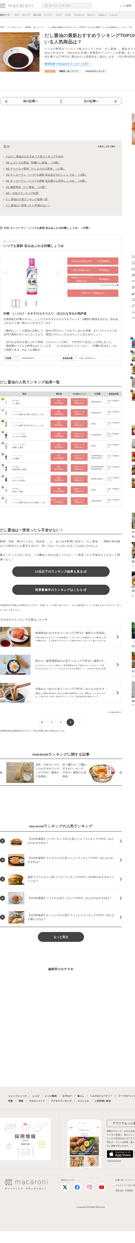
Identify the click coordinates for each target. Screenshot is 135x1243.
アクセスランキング (61, 1101)
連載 (21, 1101)
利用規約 (129, 1190)
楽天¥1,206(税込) (59, 490)
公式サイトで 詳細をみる (79, 402)
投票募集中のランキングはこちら (59, 589)
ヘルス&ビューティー (101, 1096)
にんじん (114, 15)
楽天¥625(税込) (58, 468)
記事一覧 (119, 1180)
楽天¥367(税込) (58, 424)
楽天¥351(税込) (58, 446)
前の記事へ (30, 101)
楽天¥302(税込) (58, 413)
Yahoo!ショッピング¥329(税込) (59, 501)
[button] (5, 273)
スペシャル (83, 1101)
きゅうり (91, 15)
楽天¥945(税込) (58, 479)
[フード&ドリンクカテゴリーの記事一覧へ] (49, 71)
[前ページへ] (42, 722)
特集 (10, 1101)
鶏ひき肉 (37, 15)
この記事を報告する (114, 712)
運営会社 (119, 1190)
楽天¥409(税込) (58, 435)
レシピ (35, 1096)
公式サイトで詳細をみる (93, 293)
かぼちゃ (102, 15)
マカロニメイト (37, 1101)
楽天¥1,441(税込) (59, 457)
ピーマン (48, 15)
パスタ (68, 15)
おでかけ (67, 1096)
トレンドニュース (17, 1096)
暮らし (80, 1096)
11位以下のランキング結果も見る (59, 571)
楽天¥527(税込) (58, 402)
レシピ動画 (125, 5)
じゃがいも (79, 15)
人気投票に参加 (103, 1101)
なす (17, 15)
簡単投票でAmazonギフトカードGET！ (67, 63)
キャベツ (26, 15)
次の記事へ (91, 101)
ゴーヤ (59, 15)
